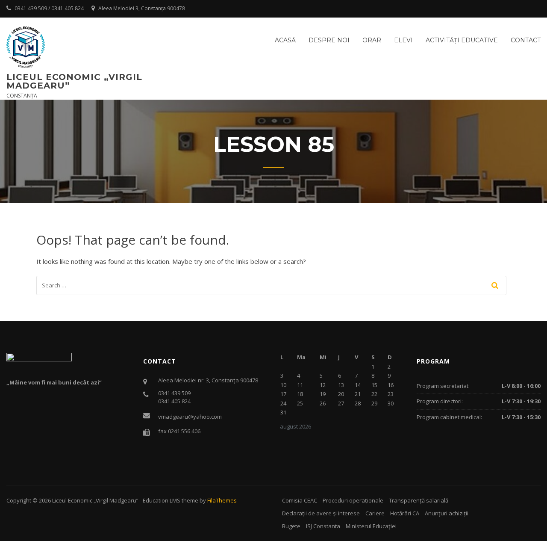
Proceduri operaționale (353, 500)
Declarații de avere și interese (321, 513)
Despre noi (329, 40)
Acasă (285, 40)
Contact (526, 40)
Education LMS (161, 500)
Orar (371, 40)
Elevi (403, 40)
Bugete (291, 526)
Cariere (375, 513)
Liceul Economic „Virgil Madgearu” (74, 81)
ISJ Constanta (323, 526)
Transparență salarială (418, 500)
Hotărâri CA (404, 513)
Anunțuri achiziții (446, 513)
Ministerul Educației (371, 526)
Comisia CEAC (299, 500)
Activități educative (462, 40)
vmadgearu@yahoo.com (190, 416)
